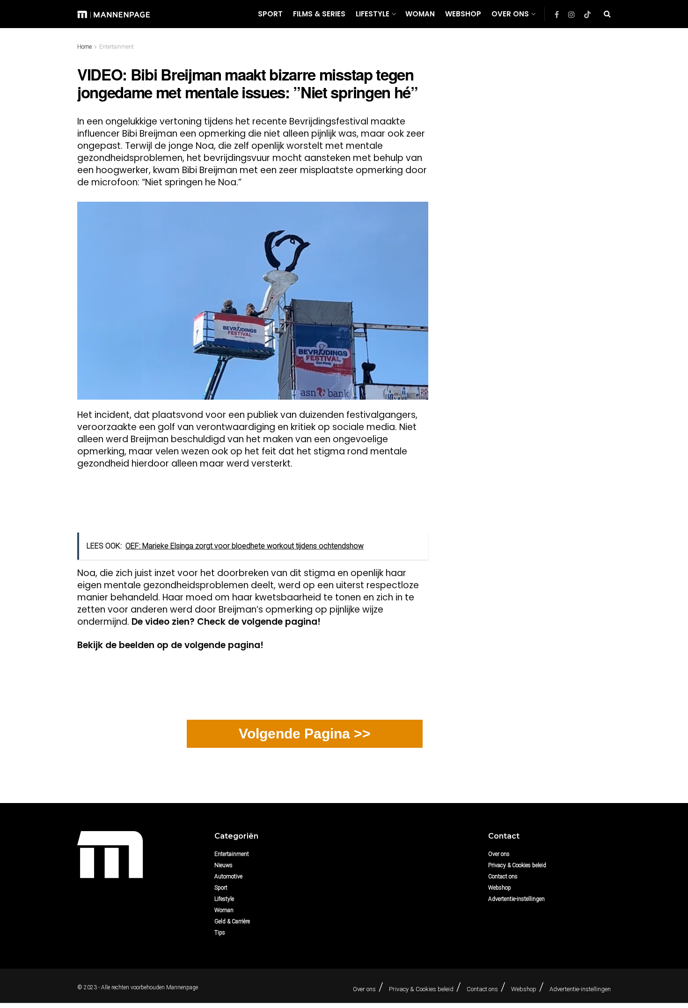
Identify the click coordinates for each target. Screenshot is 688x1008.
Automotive (228, 876)
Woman (420, 14)
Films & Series (319, 14)
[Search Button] (607, 14)
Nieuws (223, 865)
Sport (270, 14)
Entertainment (116, 47)
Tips (219, 932)
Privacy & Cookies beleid (517, 865)
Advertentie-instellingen (516, 899)
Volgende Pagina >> (305, 733)
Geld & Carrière (232, 921)
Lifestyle (372, 14)
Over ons (510, 14)
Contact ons (503, 876)
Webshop (463, 14)
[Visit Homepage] (113, 14)
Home (84, 47)
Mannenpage (182, 987)
